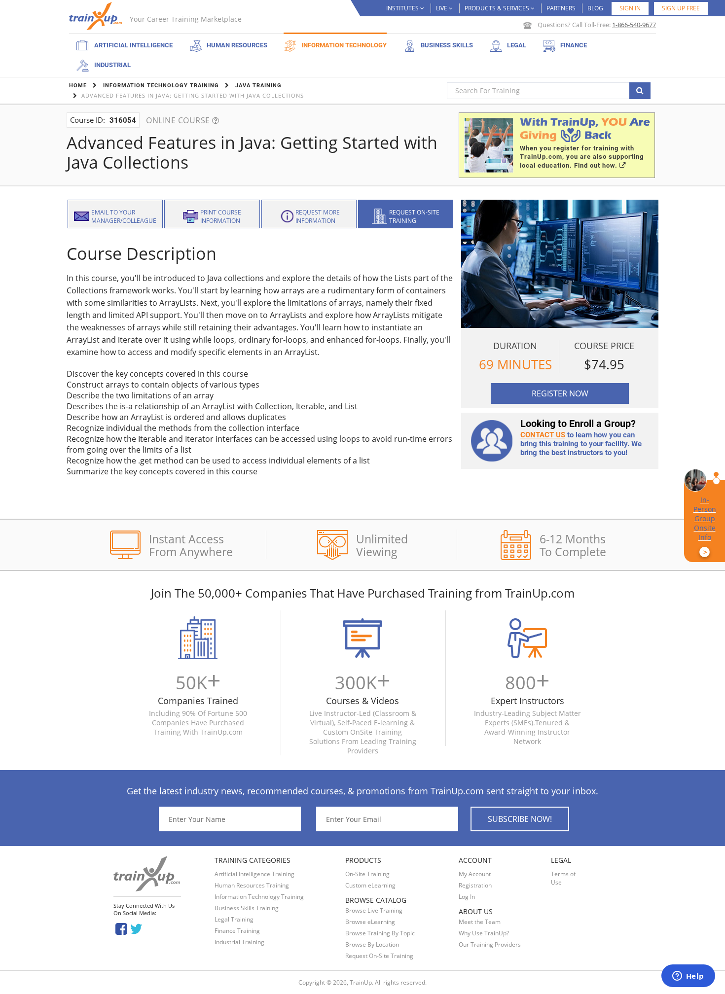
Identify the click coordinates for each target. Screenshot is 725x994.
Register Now (560, 393)
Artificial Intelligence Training (254, 874)
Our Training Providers (490, 944)
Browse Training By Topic (380, 933)
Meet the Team (480, 922)
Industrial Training (239, 942)
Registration (475, 885)
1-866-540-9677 (634, 24)
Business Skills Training (247, 908)
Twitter (137, 928)
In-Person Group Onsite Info (704, 526)
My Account (475, 874)
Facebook (121, 928)
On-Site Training (367, 874)
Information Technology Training (259, 896)
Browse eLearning (370, 922)
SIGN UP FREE (681, 8)
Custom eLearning (370, 885)
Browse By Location (372, 944)
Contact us (542, 434)
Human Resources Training (252, 885)
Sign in (630, 8)
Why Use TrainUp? (484, 933)
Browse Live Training (373, 910)
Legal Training (234, 919)
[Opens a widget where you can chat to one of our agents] (688, 976)
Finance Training (237, 930)
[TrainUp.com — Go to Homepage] (96, 16)
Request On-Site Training (379, 956)
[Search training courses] (640, 90)
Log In (467, 896)
